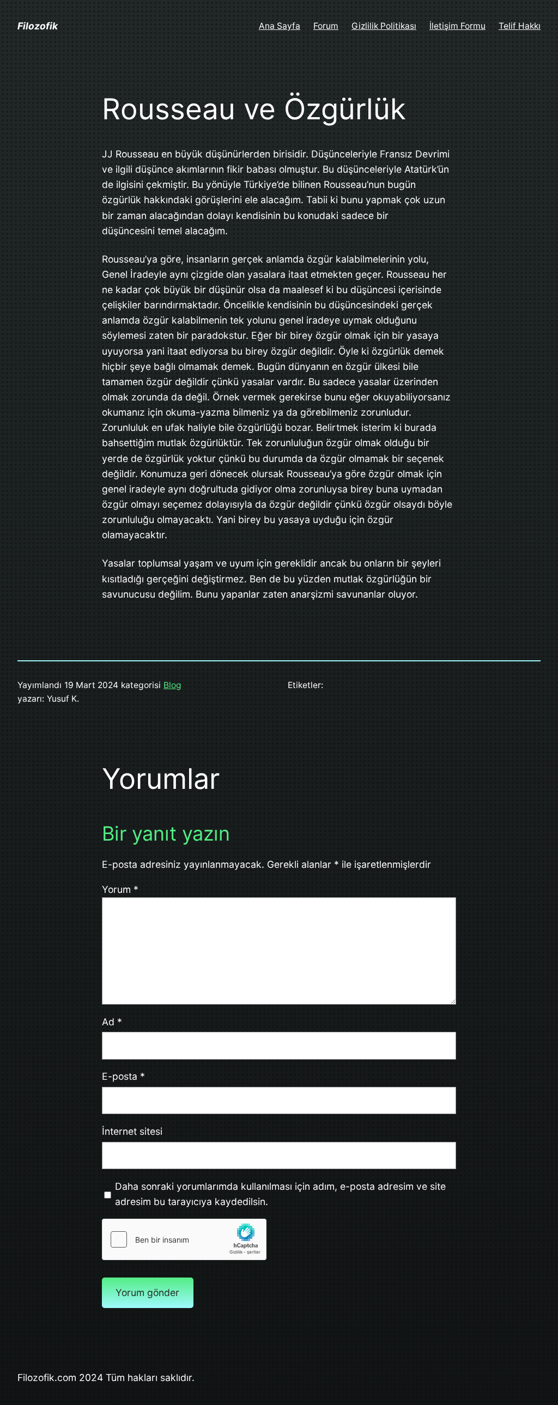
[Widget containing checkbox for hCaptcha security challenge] (184, 1239)
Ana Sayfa (279, 26)
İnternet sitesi (132, 1131)
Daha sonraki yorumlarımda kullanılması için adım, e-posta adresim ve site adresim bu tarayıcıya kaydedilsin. (280, 1194)
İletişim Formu (457, 26)
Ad (112, 1021)
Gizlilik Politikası (383, 26)
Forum (325, 26)
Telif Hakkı (520, 26)
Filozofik (37, 26)
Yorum (120, 889)
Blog (172, 685)
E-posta (123, 1076)
